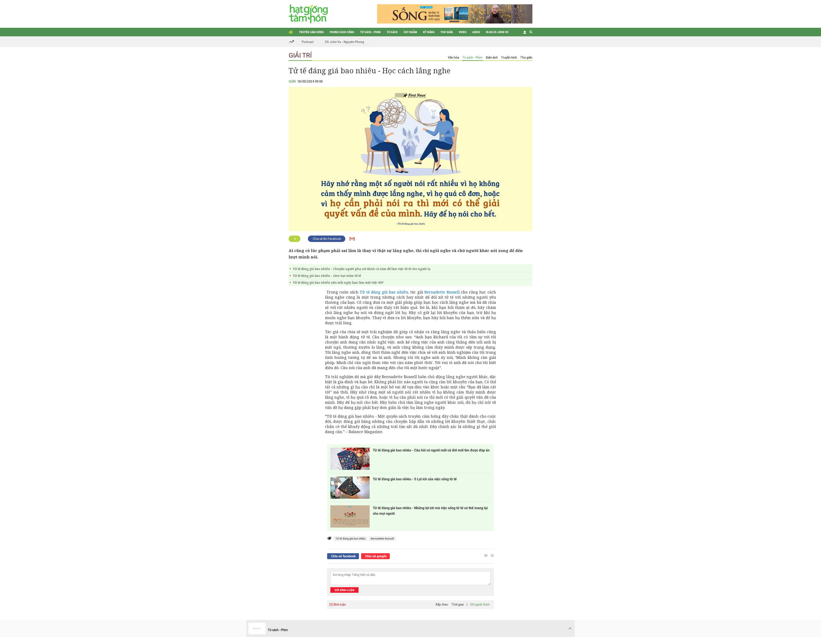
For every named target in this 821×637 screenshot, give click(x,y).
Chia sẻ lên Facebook (326, 238)
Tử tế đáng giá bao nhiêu (384, 292)
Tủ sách (392, 32)
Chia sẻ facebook (343, 556)
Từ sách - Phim (370, 32)
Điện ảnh (492, 57)
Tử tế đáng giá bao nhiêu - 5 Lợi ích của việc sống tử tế (415, 479)
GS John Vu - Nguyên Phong (344, 42)
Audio (476, 32)
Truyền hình (509, 57)
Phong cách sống (342, 32)
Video (462, 32)
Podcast (308, 42)
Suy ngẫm (410, 32)
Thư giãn (446, 32)
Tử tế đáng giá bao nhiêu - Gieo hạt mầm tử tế (327, 276)
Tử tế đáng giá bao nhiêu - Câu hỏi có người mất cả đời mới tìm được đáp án (431, 450)
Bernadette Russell (442, 292)
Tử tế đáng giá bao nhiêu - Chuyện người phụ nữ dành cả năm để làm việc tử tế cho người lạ (361, 269)
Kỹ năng (428, 32)
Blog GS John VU (497, 32)
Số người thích (480, 604)
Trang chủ (291, 32)
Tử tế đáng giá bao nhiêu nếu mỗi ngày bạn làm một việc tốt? (338, 282)
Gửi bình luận (344, 590)
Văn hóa (453, 57)
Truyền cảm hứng (311, 32)
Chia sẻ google (375, 556)
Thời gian (457, 604)
